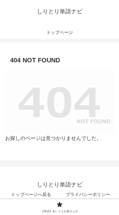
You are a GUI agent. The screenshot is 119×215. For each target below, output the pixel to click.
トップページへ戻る (31, 194)
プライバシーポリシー (88, 194)
